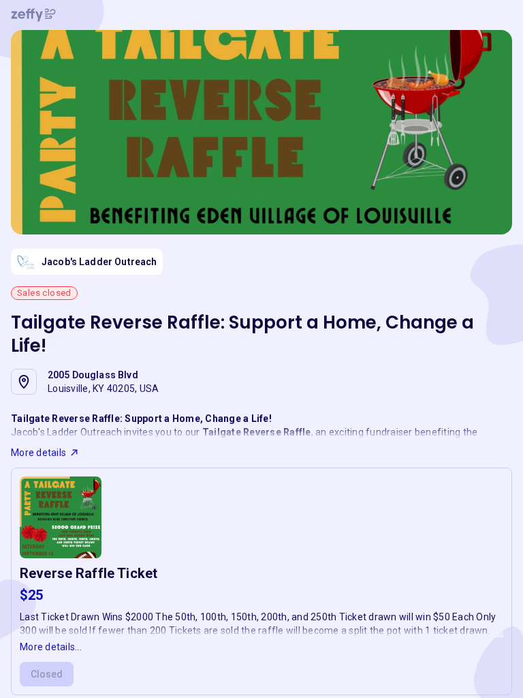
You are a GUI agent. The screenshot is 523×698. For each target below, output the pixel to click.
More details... (51, 646)
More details (38, 452)
